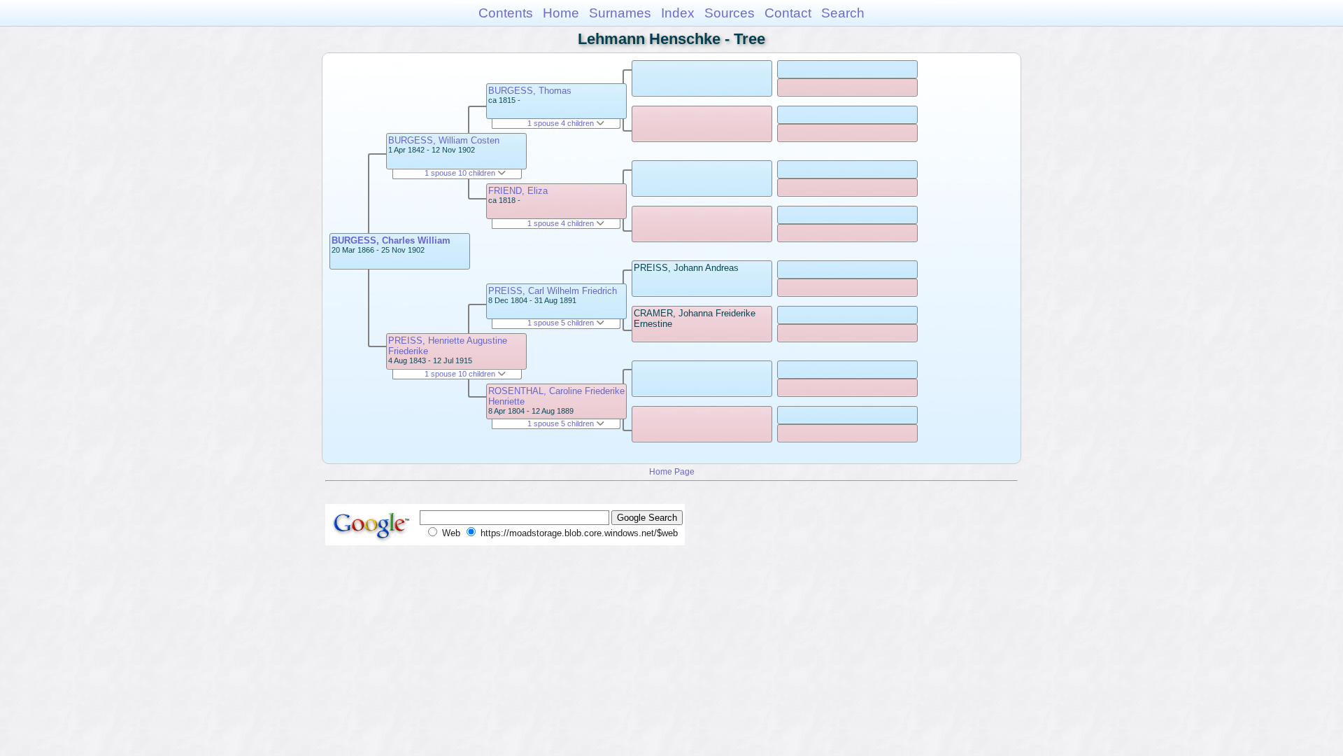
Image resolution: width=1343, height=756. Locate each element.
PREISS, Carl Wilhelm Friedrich (552, 291)
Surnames (620, 13)
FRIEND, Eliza (518, 191)
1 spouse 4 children (561, 123)
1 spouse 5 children (561, 322)
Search (843, 13)
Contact (788, 13)
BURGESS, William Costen (443, 140)
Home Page (672, 471)
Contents (505, 13)
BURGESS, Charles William (391, 240)
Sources (729, 13)
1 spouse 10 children (461, 173)
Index (678, 13)
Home (561, 13)
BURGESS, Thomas (529, 90)
